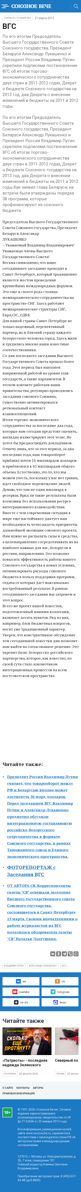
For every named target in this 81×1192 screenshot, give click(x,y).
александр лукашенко (43, 966)
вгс (64, 966)
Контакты (22, 1087)
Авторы (38, 1087)
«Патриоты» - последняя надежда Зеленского (24, 1062)
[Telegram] (64, 953)
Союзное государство (17, 18)
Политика (10, 1074)
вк (24, 981)
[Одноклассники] (58, 953)
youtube (24, 992)
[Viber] (70, 953)
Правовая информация (18, 1093)
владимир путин (14, 966)
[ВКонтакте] (52, 953)
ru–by (24, 1002)
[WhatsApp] (76, 953)
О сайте (7, 1087)
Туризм (60, 1074)
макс (63, 1002)
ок (63, 981)
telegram (63, 992)
